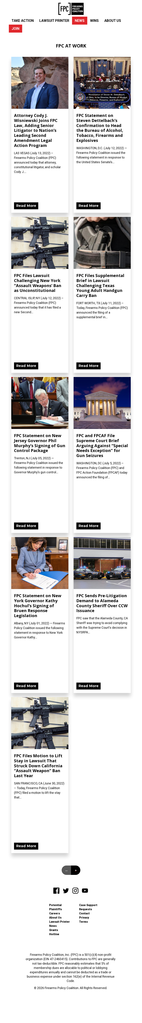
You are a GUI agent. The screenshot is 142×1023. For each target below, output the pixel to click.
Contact (84, 913)
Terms (83, 921)
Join (15, 29)
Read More (26, 206)
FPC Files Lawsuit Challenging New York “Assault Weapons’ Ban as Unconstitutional (37, 283)
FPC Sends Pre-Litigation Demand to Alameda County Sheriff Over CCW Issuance (102, 603)
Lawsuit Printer (54, 21)
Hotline (54, 934)
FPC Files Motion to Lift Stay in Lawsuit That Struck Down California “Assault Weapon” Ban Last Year (38, 765)
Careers (54, 913)
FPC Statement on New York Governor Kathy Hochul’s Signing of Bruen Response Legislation (37, 605)
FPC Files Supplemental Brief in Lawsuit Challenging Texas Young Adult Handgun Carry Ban (100, 285)
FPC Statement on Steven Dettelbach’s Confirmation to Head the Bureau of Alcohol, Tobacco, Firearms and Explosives (99, 127)
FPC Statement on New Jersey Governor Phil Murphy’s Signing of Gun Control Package (39, 443)
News (80, 21)
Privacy (84, 917)
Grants (53, 930)
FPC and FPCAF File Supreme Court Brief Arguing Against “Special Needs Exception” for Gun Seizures (102, 445)
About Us (112, 21)
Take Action (23, 21)
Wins (94, 21)
